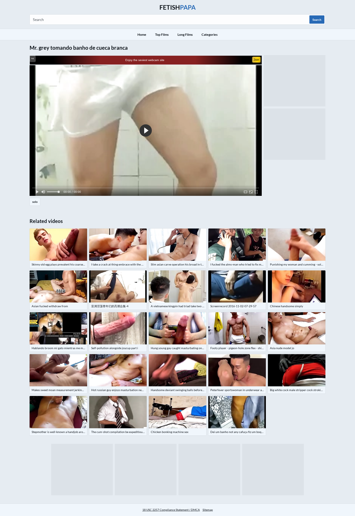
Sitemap (208, 509)
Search (316, 19)
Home (141, 34)
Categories (210, 34)
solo (35, 201)
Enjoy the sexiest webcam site (144, 60)
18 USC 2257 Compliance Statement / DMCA (171, 509)
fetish (177, 7)
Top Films (162, 34)
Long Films (185, 34)
